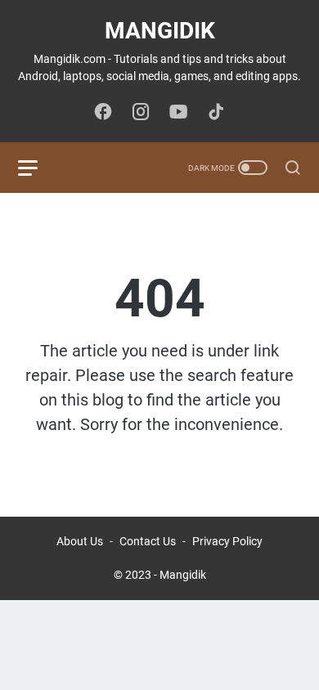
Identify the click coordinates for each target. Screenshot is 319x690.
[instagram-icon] (140, 113)
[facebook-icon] (103, 113)
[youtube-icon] (178, 113)
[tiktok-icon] (215, 113)
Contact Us (147, 541)
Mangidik (160, 30)
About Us (79, 541)
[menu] (37, 167)
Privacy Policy (227, 541)
